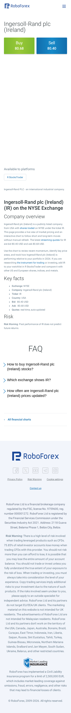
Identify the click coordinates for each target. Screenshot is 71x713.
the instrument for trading (30, 262)
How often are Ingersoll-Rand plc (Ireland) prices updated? (33, 393)
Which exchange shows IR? (29, 380)
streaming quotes (50, 240)
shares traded (27, 228)
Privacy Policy (14, 479)
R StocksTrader (15, 177)
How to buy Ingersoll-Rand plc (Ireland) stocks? (30, 366)
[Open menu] (64, 6)
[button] (17, 6)
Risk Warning (35, 479)
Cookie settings (55, 479)
